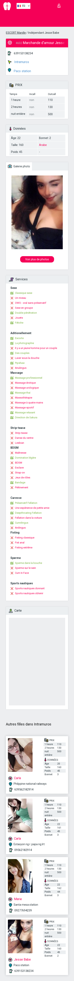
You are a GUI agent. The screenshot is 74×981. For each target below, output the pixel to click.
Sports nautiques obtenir (29, 593)
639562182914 (23, 789)
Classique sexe (23, 292)
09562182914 (23, 850)
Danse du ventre (24, 437)
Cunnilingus (21, 522)
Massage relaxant (25, 412)
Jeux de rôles (22, 477)
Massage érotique (25, 382)
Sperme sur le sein (25, 567)
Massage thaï (22, 392)
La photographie (24, 343)
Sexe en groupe (24, 307)
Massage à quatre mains (29, 402)
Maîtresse (20, 452)
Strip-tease (21, 432)
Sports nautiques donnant (30, 588)
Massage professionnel (28, 377)
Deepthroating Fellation (28, 512)
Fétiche (19, 322)
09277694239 (23, 910)
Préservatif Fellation (26, 502)
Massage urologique (27, 387)
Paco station (22, 71)
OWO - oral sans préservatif (30, 302)
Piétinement (21, 487)
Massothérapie (23, 397)
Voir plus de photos (37, 259)
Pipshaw (20, 362)
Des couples (22, 353)
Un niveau (20, 297)
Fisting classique (24, 537)
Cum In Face (22, 572)
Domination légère (25, 457)
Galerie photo (21, 166)
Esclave (19, 467)
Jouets (19, 317)
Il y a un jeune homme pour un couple (36, 348)
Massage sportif (24, 407)
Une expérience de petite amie (32, 507)
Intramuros (21, 62)
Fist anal (19, 542)
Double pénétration (26, 312)
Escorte (19, 338)
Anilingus (20, 527)
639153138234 (23, 53)
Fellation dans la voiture (28, 517)
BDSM (18, 462)
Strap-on (20, 472)
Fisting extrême (23, 547)
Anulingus (20, 367)
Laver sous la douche (27, 357)
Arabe (43, 145)
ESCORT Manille (16, 32)
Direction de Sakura (26, 417)
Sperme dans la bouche (28, 562)
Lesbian (19, 442)
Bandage (20, 482)
